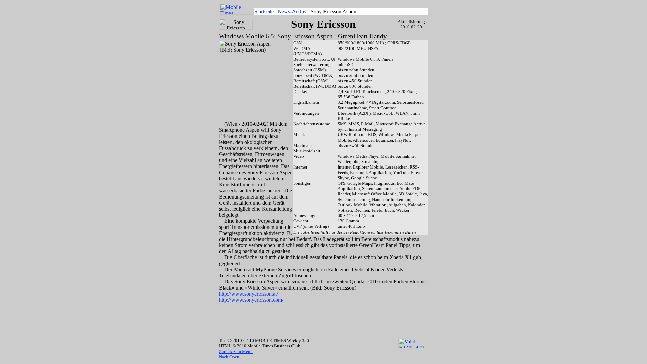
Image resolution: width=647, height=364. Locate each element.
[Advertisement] (323, 313)
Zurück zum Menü (236, 351)
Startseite (264, 11)
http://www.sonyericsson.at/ (248, 294)
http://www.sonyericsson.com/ (251, 300)
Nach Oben (229, 356)
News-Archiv (292, 11)
